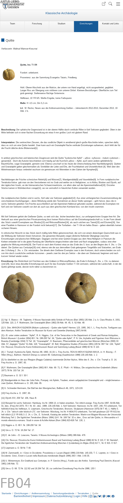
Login (77, 496)
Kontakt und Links (110, 23)
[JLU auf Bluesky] (100, 496)
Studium (61, 23)
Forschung (37, 23)
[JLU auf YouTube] (108, 496)
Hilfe (84, 496)
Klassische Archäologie (61, 13)
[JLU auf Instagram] (91, 496)
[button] (104, 4)
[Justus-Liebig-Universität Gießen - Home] (30, 5)
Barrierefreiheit (22, 496)
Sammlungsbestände (63, 493)
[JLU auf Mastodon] (104, 496)
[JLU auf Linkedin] (95, 496)
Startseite (6, 493)
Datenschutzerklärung (59, 496)
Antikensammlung (41, 493)
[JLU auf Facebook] (113, 496)
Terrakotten (83, 493)
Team (12, 23)
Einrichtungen (86, 23)
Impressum (39, 496)
